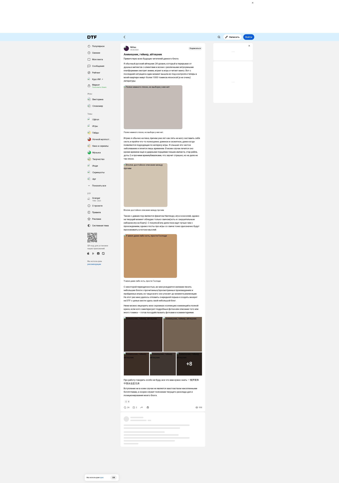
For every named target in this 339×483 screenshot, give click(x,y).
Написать (234, 37)
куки (101, 478)
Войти (248, 37)
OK (113, 477)
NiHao (133, 47)
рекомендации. (94, 264)
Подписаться (195, 48)
